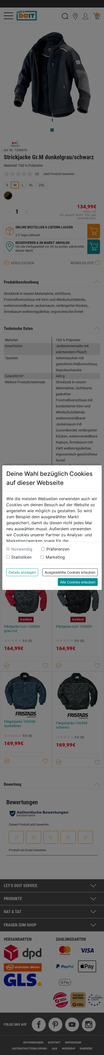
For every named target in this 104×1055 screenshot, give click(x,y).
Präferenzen (57, 549)
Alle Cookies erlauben (77, 582)
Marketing (55, 557)
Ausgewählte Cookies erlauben (70, 572)
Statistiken (21, 557)
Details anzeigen (22, 572)
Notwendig (21, 549)
